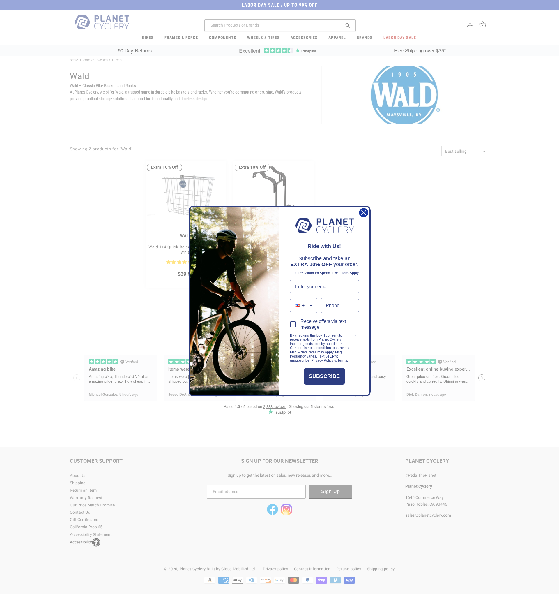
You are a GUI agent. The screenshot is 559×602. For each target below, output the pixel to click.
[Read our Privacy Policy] (355, 335)
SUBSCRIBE (324, 376)
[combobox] (303, 305)
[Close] (364, 213)
